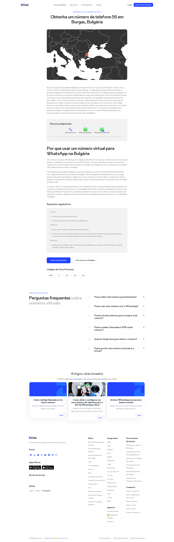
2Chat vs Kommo (131, 501)
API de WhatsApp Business (94, 450)
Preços (98, 5)
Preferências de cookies (137, 538)
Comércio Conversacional (96, 480)
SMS (90, 462)
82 (83, 275)
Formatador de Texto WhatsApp (133, 466)
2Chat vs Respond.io (133, 512)
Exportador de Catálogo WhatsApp (134, 459)
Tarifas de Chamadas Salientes (95, 503)
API (89, 488)
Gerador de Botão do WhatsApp (133, 472)
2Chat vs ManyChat (132, 491)
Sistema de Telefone (95, 491)
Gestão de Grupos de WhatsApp (95, 456)
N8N (109, 501)
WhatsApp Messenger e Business (96, 443)
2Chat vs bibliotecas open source (132, 496)
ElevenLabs (111, 468)
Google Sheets (112, 486)
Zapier (109, 442)
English (31, 491)
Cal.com (109, 475)
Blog (89, 473)
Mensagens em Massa (95, 477)
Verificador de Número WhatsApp (133, 446)
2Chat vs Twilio (131, 505)
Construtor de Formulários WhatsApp (133, 479)
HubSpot (110, 449)
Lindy (109, 494)
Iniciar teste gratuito (143, 5)
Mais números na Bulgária (85, 260)
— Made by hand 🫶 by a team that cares (55, 538)
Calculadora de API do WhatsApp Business (133, 453)
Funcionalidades (93, 465)
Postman (110, 479)
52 (67, 275)
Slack (109, 453)
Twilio (109, 464)
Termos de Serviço (105, 538)
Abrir (62, 415)
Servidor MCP (92, 484)
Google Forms (111, 483)
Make (109, 446)
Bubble (109, 457)
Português (46, 491)
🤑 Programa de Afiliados (112, 516)
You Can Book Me (113, 472)
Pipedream (110, 490)
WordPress (110, 460)
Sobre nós (110, 521)
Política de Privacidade (120, 538)
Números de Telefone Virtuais (95, 496)
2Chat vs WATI (131, 509)
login (130, 5)
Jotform (110, 497)
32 (75, 275)
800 (50, 275)
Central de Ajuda (112, 511)
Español (38, 491)
